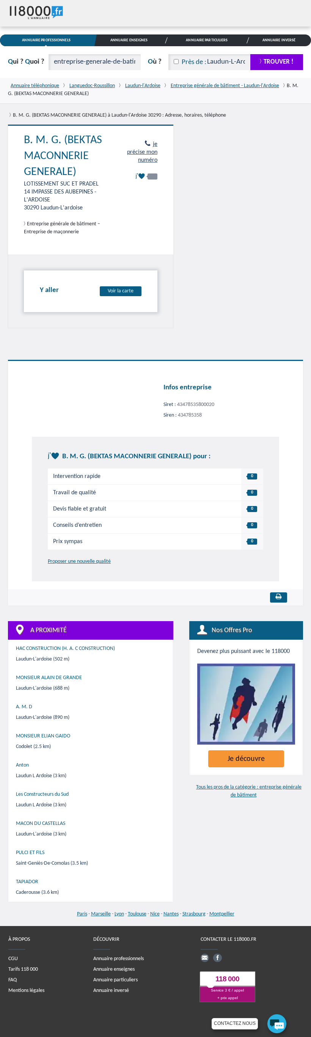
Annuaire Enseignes (129, 40)
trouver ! (279, 62)
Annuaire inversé (111, 990)
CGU (13, 959)
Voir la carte (121, 291)
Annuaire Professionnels (46, 40)
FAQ (12, 980)
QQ (26, 62)
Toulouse (137, 914)
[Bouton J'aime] (146, 176)
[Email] (205, 958)
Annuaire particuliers (115, 980)
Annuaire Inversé (279, 40)
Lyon (119, 914)
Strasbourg (194, 914)
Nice (155, 914)
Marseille (101, 914)
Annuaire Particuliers (207, 40)
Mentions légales (26, 990)
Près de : (194, 62)
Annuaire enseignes (114, 969)
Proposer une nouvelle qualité (79, 561)
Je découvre (246, 759)
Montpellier (221, 914)
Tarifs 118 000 (23, 969)
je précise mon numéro (142, 152)
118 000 (227, 979)
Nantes (171, 914)
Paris (82, 914)
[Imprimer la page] (278, 597)
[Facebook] (217, 958)
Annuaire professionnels (118, 959)
